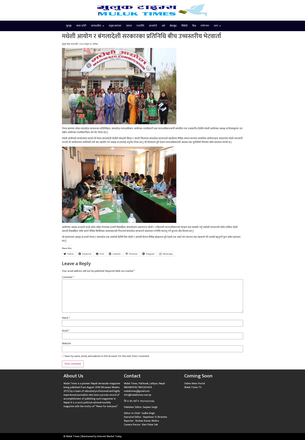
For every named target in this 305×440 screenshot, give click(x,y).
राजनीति (140, 26)
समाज (129, 26)
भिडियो (184, 26)
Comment (68, 277)
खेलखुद (173, 26)
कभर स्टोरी (81, 26)
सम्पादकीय (96, 26)
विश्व (194, 26)
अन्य (216, 26)
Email (65, 331)
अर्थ (163, 26)
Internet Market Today (109, 436)
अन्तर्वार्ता (153, 26)
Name (66, 318)
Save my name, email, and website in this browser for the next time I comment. (107, 356)
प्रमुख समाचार (115, 26)
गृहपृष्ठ (68, 26)
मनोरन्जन (205, 26)
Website (66, 343)
